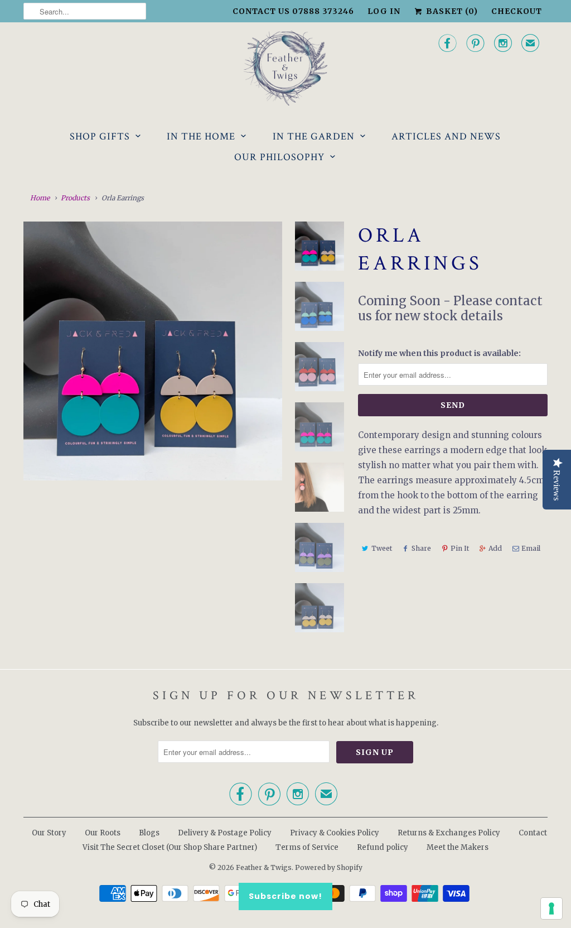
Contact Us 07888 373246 (293, 11)
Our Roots (102, 833)
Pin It (460, 548)
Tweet (381, 548)
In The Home (201, 136)
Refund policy (382, 847)
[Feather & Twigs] (285, 68)
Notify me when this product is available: (439, 353)
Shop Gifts (100, 136)
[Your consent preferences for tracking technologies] (551, 908)
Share (421, 548)
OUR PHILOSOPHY (279, 157)
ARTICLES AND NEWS (446, 136)
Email (530, 548)
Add (495, 548)
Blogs (149, 833)
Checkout (516, 11)
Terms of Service (306, 847)
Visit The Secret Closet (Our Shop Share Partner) (171, 847)
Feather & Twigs (264, 867)
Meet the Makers (457, 847)
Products (75, 198)
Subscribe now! (285, 896)
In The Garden (314, 136)
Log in (383, 11)
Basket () (451, 11)
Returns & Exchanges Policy (449, 833)
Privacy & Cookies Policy (334, 833)
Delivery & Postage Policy (225, 833)
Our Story (49, 833)
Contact (533, 833)
